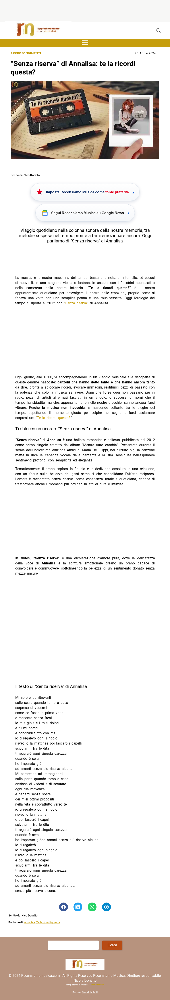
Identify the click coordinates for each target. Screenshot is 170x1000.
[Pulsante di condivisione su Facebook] (63, 907)
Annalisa (29, 922)
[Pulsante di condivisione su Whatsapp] (92, 907)
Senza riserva (76, 303)
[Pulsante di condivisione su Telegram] (106, 907)
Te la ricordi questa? (53, 418)
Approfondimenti (26, 53)
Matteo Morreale (96, 984)
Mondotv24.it (90, 992)
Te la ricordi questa (48, 922)
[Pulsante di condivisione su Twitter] (77, 907)
